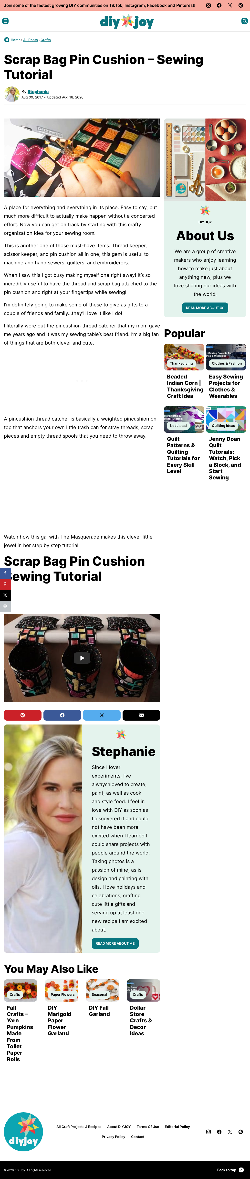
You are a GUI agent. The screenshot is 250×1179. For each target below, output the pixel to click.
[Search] (244, 21)
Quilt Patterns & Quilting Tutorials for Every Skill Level (183, 455)
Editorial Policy (177, 1127)
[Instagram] (208, 5)
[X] (230, 5)
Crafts (46, 40)
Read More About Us (205, 308)
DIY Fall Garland (99, 1011)
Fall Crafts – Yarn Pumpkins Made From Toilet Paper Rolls (20, 1033)
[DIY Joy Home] (127, 21)
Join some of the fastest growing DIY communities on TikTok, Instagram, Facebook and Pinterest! (99, 5)
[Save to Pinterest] (5, 584)
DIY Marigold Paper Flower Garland (59, 1021)
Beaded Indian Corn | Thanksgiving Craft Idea (185, 386)
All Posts (30, 40)
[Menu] (5, 21)
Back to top (226, 1170)
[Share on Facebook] (5, 573)
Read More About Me (115, 943)
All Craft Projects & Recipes (78, 1127)
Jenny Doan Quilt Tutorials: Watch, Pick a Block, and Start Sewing (225, 458)
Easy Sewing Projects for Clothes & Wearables (226, 386)
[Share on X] (5, 595)
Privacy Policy (113, 1137)
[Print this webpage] (5, 606)
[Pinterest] (240, 5)
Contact (137, 1137)
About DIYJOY (119, 1127)
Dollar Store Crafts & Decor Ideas (141, 1021)
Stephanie (38, 91)
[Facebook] (219, 5)
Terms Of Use (148, 1127)
